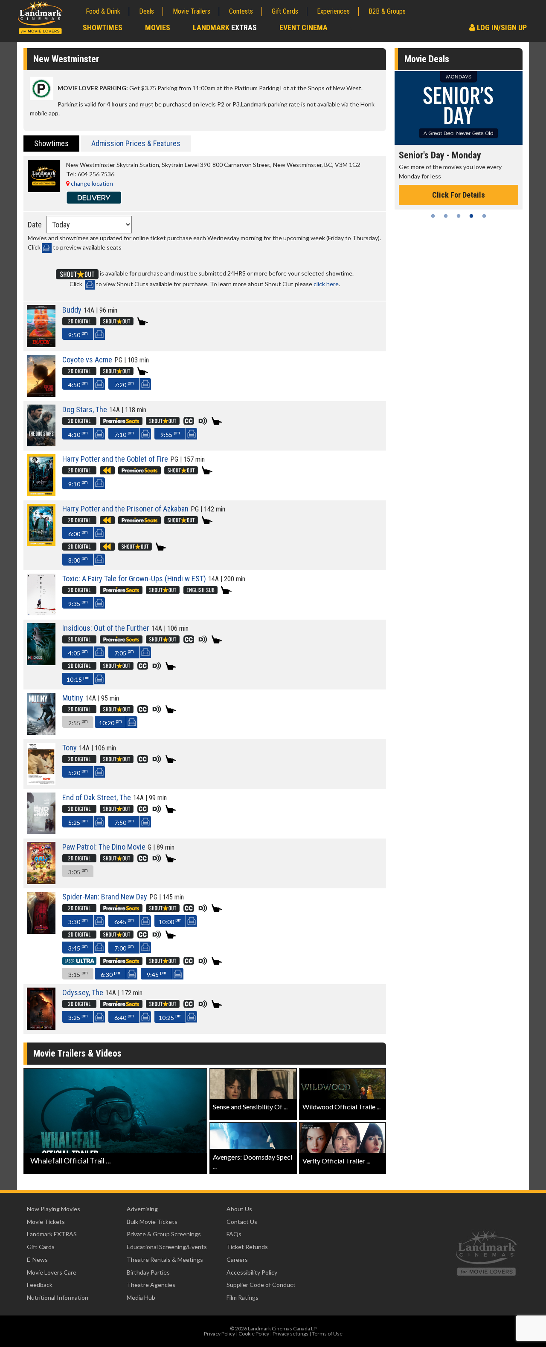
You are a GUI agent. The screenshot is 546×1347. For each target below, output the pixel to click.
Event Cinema (303, 27)
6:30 (110, 973)
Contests (241, 11)
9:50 (78, 334)
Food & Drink (103, 11)
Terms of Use (327, 1333)
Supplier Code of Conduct (261, 1284)
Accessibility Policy (252, 1272)
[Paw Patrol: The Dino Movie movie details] (41, 881)
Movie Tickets (46, 1221)
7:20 (124, 383)
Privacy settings (290, 1333)
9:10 (78, 483)
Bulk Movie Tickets (152, 1221)
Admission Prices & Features (135, 143)
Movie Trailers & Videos (77, 1053)
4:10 (78, 433)
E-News (37, 1259)
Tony (69, 747)
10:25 (170, 1016)
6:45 (124, 920)
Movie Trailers (191, 11)
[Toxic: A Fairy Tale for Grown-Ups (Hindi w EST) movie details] (41, 613)
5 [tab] (484, 216)
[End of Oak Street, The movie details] (41, 832)
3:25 (78, 1016)
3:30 (78, 920)
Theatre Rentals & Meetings (165, 1259)
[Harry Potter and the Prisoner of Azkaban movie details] (41, 543)
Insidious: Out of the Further (105, 627)
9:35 (78, 602)
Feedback (39, 1284)
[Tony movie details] (41, 782)
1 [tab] (433, 216)
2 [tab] (445, 216)
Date (35, 224)
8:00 (78, 559)
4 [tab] (471, 216)
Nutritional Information (57, 1297)
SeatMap (99, 334)
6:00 (78, 532)
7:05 (124, 652)
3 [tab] (458, 216)
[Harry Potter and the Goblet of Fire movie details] (41, 493)
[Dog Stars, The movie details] (41, 444)
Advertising (142, 1208)
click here (326, 283)
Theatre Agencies (151, 1284)
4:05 (78, 652)
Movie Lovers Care (51, 1272)
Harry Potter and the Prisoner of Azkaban (125, 508)
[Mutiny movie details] (41, 732)
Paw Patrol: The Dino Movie (103, 846)
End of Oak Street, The (96, 797)
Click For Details (458, 194)
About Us (239, 1208)
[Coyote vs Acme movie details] (41, 394)
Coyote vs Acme (87, 359)
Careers (237, 1259)
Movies (157, 27)
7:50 (124, 821)
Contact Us (242, 1221)
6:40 (124, 1016)
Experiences (333, 11)
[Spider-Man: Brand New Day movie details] (41, 931)
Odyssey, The (82, 992)
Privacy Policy (219, 1333)
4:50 (78, 383)
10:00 (170, 920)
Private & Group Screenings (164, 1234)
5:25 (78, 821)
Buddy (71, 309)
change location (91, 183)
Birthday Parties (148, 1272)
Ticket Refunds (247, 1246)
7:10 (124, 433)
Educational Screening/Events (167, 1246)
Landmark (225, 27)
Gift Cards (285, 11)
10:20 (110, 722)
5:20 (78, 771)
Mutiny (72, 697)
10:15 (78, 678)
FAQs (234, 1234)
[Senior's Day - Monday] (459, 108)
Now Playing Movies (53, 1208)
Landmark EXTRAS (52, 1234)
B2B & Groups (387, 11)
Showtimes (102, 27)
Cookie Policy (253, 1333)
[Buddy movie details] (41, 344)
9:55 (170, 433)
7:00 (124, 947)
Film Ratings (242, 1297)
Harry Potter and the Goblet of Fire (115, 458)
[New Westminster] (44, 189)
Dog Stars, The (84, 409)
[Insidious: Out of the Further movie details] (41, 662)
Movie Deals (426, 59)
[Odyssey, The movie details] (41, 1027)
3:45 (78, 947)
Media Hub (141, 1297)
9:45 (156, 973)
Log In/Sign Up (501, 27)
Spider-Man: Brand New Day (104, 896)
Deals (146, 11)
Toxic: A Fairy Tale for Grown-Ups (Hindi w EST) (134, 578)
